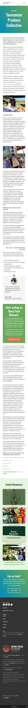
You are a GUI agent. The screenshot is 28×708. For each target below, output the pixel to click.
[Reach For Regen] (14, 497)
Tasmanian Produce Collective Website (13, 457)
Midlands (5, 466)
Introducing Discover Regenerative (14, 544)
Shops (4, 616)
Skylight (7, 697)
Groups (5, 624)
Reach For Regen (14, 506)
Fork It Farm (19, 472)
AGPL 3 (7, 665)
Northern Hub (6, 463)
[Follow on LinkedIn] (9, 605)
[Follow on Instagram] (12, 605)
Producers (5, 621)
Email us (5, 608)
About (4, 627)
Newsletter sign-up (8, 610)
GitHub (6, 657)
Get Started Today (14, 339)
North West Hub (7, 460)
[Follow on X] (6, 605)
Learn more (14, 590)
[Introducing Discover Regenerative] (14, 534)
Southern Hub (6, 469)
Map (4, 619)
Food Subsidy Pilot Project (14, 525)
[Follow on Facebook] (4, 605)
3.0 (13, 663)
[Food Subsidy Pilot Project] (14, 515)
